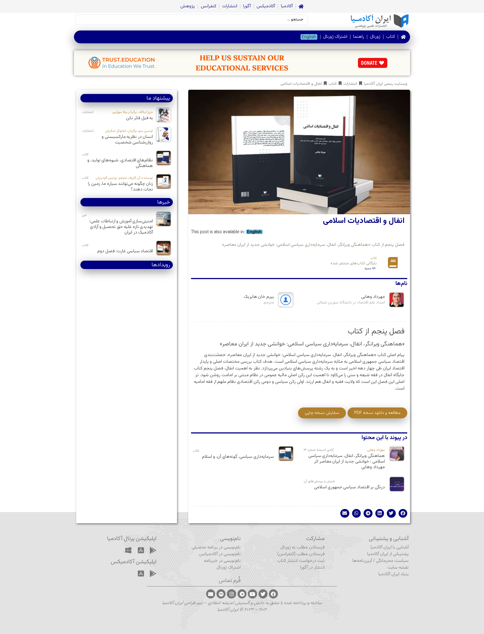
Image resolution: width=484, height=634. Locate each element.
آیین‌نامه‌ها (362, 560)
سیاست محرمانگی (392, 560)
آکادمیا (287, 6)
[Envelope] (210, 593)
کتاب (390, 36)
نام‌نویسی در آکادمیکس (220, 554)
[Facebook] (273, 593)
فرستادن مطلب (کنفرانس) (301, 554)
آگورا (247, 6)
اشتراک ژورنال (335, 36)
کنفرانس (208, 6)
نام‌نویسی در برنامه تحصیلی (216, 547)
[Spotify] (221, 593)
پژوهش (187, 6)
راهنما (358, 36)
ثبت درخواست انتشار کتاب (301, 560)
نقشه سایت (398, 567)
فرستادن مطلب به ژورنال (302, 547)
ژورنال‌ (375, 36)
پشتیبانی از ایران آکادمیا (388, 554)
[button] (403, 513)
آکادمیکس (266, 6)
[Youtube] (252, 593)
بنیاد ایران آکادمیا (393, 574)
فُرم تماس (230, 580)
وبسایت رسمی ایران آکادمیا (385, 84)
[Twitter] (263, 593)
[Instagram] (231, 593)
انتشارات (229, 6)
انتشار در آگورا (312, 567)
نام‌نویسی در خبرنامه (222, 560)
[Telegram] (242, 593)
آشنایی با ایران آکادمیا (390, 547)
